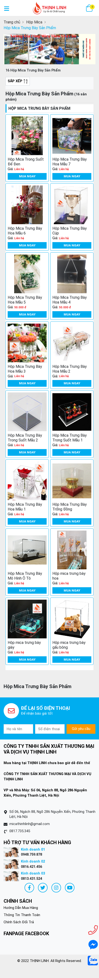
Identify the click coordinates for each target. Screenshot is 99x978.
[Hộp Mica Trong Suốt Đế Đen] (27, 135)
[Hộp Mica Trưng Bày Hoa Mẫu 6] (27, 204)
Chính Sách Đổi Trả (19, 922)
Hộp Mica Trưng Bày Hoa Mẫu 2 (69, 369)
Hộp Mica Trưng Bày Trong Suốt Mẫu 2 (25, 437)
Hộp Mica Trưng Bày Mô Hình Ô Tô (25, 576)
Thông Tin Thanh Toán (22, 915)
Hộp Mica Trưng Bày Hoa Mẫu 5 (25, 299)
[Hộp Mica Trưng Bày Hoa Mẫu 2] (71, 343)
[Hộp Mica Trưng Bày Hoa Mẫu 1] (27, 481)
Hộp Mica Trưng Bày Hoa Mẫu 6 (25, 230)
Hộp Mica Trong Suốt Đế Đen (26, 161)
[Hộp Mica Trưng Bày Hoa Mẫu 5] (27, 274)
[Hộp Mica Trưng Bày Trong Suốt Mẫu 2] (27, 411)
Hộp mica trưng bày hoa (69, 576)
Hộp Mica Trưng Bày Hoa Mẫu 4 (69, 299)
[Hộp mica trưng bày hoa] (71, 550)
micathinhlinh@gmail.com (29, 824)
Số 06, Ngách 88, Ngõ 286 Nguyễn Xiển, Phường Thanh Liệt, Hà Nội (52, 814)
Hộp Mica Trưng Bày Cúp (69, 230)
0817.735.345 (19, 831)
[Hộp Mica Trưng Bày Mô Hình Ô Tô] (27, 550)
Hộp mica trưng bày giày (24, 645)
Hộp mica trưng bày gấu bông (69, 645)
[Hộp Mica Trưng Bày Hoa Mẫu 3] (27, 343)
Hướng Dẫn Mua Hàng (21, 908)
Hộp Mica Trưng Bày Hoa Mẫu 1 (25, 506)
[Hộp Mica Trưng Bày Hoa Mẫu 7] (71, 135)
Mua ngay (27, 176)
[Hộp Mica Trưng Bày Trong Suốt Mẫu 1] (71, 411)
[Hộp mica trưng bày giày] (27, 619)
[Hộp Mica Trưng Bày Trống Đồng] (71, 481)
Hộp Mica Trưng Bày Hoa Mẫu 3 (25, 369)
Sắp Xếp (15, 81)
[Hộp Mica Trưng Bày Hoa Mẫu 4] (71, 274)
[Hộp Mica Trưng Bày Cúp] (71, 204)
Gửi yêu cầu (81, 729)
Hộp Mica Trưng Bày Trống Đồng (69, 506)
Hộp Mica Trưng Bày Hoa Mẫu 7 (69, 161)
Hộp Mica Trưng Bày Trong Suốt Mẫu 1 (69, 437)
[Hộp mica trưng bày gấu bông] (71, 619)
